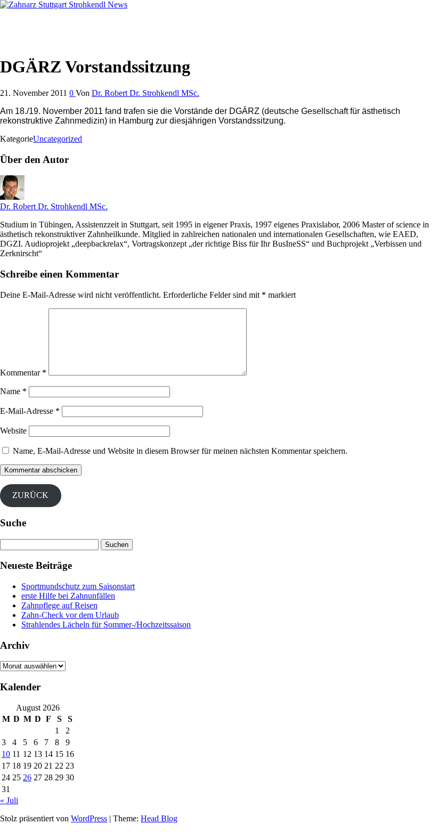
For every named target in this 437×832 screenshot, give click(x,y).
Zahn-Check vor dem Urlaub (70, 614)
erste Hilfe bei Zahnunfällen (68, 595)
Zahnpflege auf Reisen (59, 605)
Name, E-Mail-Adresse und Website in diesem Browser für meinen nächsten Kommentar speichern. (180, 450)
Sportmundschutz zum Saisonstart (78, 586)
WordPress (89, 818)
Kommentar (23, 372)
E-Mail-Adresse (30, 410)
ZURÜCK (30, 495)
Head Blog (159, 818)
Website (13, 430)
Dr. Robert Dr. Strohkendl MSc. (145, 92)
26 (27, 777)
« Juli (9, 800)
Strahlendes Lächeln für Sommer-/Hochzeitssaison (106, 624)
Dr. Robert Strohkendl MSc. (47, 22)
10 (6, 753)
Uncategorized (57, 138)
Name (13, 391)
